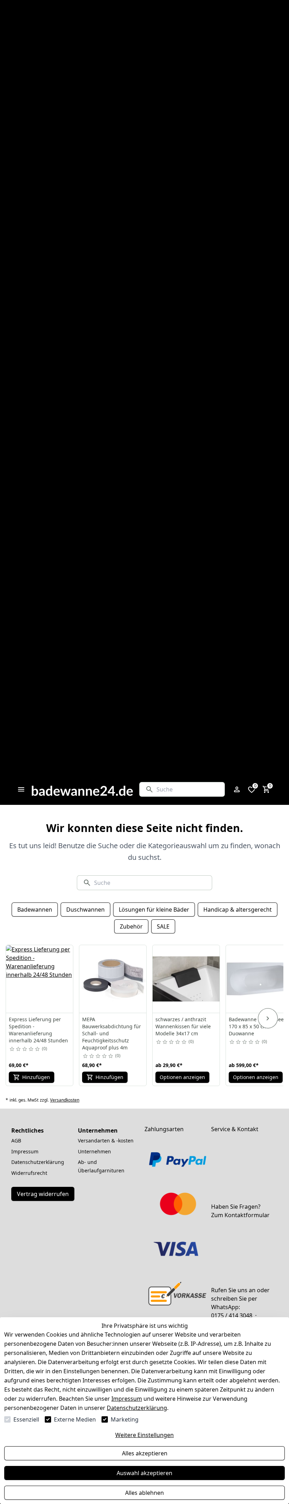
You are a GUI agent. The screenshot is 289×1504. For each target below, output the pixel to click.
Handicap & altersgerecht (237, 909)
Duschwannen (85, 909)
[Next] (268, 1018)
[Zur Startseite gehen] (82, 789)
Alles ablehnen (144, 1493)
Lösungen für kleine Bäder (154, 909)
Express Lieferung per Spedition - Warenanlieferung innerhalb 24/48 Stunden (38, 1030)
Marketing (125, 1419)
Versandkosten (64, 1100)
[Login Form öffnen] (237, 789)
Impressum (126, 1399)
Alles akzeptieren (144, 1453)
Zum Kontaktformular (240, 1215)
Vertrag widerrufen (43, 1194)
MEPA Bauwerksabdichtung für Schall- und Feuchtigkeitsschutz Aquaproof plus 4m (111, 1033)
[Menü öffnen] (21, 789)
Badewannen (34, 909)
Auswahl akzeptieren (144, 1473)
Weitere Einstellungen (144, 1435)
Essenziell (26, 1419)
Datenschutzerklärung (137, 1408)
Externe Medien (75, 1419)
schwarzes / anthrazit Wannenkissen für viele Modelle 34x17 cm (183, 1026)
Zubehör (131, 926)
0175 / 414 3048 (231, 1315)
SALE (163, 926)
